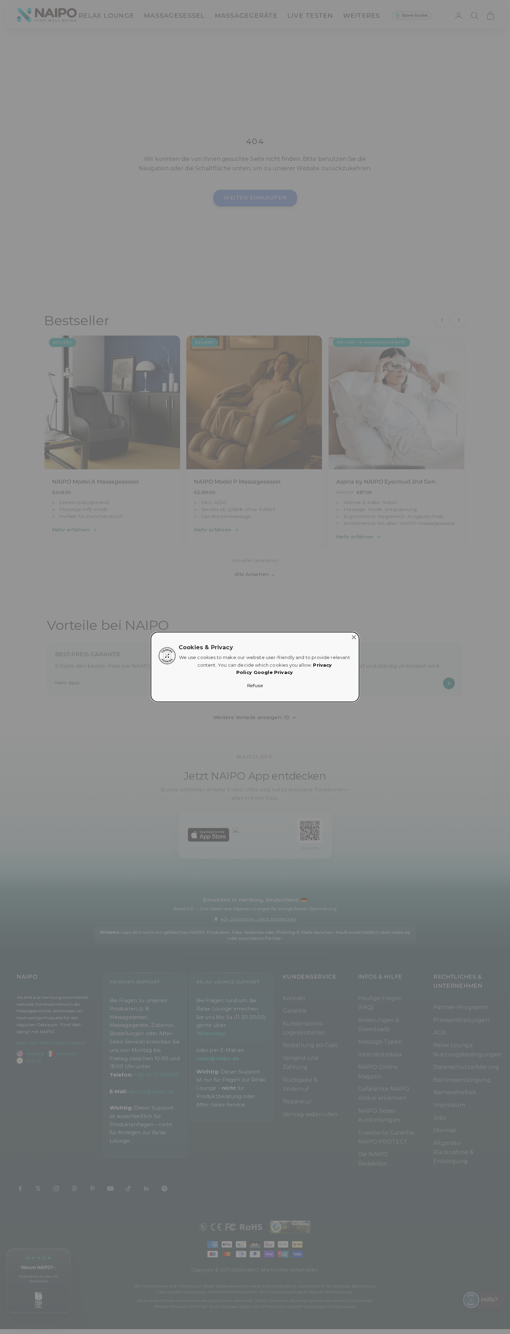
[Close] (353, 637)
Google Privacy (273, 672)
